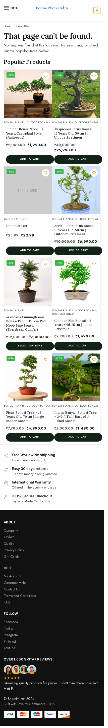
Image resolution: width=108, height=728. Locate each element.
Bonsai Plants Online (52, 8)
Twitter (9, 628)
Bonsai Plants (14, 122)
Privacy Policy (14, 550)
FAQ (7, 602)
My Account (12, 576)
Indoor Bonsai (85, 310)
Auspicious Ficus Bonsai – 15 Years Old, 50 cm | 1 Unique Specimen (74, 133)
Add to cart (30, 159)
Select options (30, 345)
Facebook (11, 621)
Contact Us (12, 589)
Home (7, 26)
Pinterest (10, 641)
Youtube (9, 647)
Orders (9, 536)
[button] (96, 10)
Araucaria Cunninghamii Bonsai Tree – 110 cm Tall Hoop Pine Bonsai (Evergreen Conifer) (26, 323)
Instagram (11, 634)
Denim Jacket (16, 226)
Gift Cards (11, 556)
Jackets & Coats (15, 219)
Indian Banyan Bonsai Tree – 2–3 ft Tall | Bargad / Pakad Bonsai (75, 417)
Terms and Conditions (20, 595)
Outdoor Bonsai (38, 122)
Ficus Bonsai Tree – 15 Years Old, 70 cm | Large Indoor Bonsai (25, 417)
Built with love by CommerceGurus (29, 703)
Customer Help (15, 582)
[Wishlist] (45, 76)
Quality (9, 543)
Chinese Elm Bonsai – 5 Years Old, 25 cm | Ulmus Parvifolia (73, 325)
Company (11, 530)
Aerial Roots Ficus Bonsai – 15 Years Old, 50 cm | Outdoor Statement (75, 230)
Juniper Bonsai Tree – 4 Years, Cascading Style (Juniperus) (24, 133)
